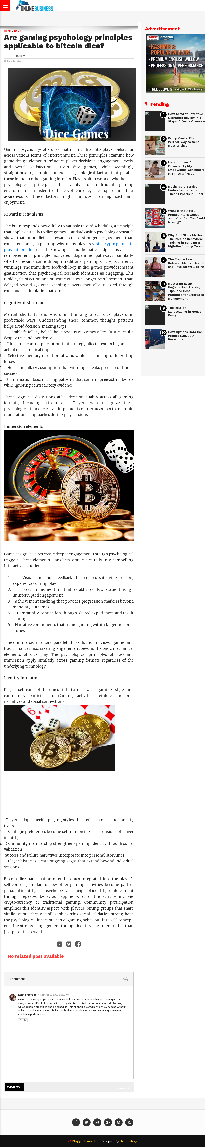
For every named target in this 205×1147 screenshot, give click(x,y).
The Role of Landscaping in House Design (184, 311)
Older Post (14, 1087)
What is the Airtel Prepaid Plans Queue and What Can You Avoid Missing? (186, 216)
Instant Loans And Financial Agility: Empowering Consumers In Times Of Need (186, 168)
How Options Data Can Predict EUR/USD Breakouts (185, 335)
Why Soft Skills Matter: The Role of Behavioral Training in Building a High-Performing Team (185, 240)
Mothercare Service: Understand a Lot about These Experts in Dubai (186, 190)
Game (17, 31)
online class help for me (106, 1003)
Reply (23, 1020)
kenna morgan (27, 994)
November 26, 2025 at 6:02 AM (53, 995)
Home (7, 31)
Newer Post (124, 1088)
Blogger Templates (85, 1141)
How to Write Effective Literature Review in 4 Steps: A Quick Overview (186, 117)
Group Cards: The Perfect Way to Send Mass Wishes (184, 141)
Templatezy (129, 1141)
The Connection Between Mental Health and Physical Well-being (186, 263)
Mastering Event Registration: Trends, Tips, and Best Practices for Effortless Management (186, 291)
